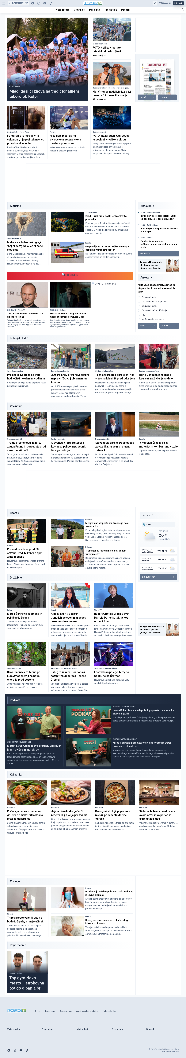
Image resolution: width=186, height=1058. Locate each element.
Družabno (16, 577)
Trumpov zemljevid (14, 439)
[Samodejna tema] (155, 3)
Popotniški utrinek (14, 668)
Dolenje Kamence (14, 238)
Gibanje (10, 914)
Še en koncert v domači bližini (105, 668)
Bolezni (88, 916)
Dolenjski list (18, 338)
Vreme (147, 515)
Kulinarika (11, 807)
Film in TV (21, 310)
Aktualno (15, 206)
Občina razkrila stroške (104, 371)
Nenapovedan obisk (102, 439)
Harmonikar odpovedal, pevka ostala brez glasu (111, 88)
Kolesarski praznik (100, 44)
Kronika (88, 243)
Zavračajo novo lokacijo (60, 371)
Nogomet (88, 519)
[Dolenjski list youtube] (44, 3)
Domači (53, 610)
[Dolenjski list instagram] (38, 3)
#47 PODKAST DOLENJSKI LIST (19, 742)
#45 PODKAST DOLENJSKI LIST (125, 739)
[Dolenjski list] (18, 3)
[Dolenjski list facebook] (32, 3)
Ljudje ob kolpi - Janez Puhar (18, 132)
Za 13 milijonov (91, 212)
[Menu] (4, 3)
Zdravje (88, 888)
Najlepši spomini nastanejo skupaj (64, 668)
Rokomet (88, 547)
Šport (13, 513)
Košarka (10, 545)
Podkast (15, 700)
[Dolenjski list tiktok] (51, 3)
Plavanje (53, 132)
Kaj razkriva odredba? (15, 371)
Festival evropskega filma (149, 371)
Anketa (144, 277)
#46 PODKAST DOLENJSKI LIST (125, 706)
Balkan (63, 310)
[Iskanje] (183, 9)
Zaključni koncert (99, 132)
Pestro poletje (14, 87)
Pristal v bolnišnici (58, 439)
